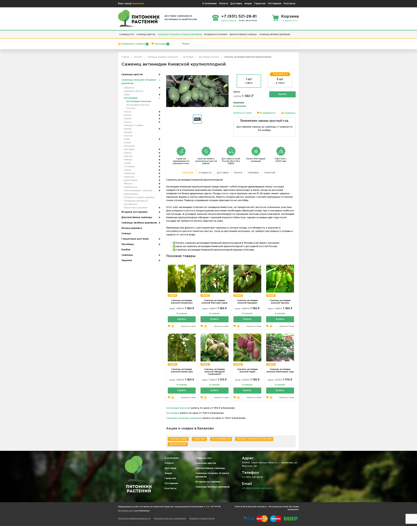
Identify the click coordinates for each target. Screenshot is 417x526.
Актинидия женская (178, 408)
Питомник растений (128, 511)
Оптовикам (274, 4)
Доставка (236, 4)
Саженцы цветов (205, 463)
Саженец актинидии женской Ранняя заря (182, 370)
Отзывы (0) (205, 173)
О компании (209, 4)
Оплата (223, 4)
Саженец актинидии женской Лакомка (280, 302)
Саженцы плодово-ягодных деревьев (212, 475)
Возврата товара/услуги (202, 518)
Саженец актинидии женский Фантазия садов (214, 302)
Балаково (138, 4)
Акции (248, 4)
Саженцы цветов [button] (145, 34)
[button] (292, 33)
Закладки (161, 44)
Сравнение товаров (134, 44)
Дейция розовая (177, 444)
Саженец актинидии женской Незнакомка (182, 302)
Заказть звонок (229, 21)
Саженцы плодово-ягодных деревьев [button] (180, 34)
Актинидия (172, 413)
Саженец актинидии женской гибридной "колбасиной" (214, 371)
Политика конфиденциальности (134, 518)
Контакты (289, 4)
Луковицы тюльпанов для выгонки (254, 439)
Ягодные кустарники (208, 482)
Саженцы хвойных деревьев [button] (274, 34)
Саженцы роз (203, 458)
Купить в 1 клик (242, 113)
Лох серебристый (221, 439)
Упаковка (253, 173)
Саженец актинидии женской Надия (247, 370)
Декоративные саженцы (210, 468)
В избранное (267, 113)
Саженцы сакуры (178, 439)
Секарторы (199, 439)
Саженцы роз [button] (126, 34)
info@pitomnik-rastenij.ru (257, 488)
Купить (282, 94)
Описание (188, 173)
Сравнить (290, 113)
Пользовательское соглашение (170, 518)
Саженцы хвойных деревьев (212, 487)
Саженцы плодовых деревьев (184, 418)
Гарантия (260, 4)
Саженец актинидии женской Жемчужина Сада (280, 370)
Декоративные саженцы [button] (243, 34)
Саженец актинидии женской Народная (247, 302)
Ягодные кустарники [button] (215, 34)
